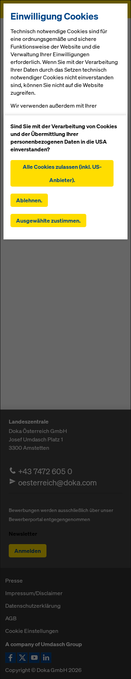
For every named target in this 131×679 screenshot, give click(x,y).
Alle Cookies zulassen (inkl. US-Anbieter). (62, 173)
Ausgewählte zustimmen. (48, 220)
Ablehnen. (29, 200)
